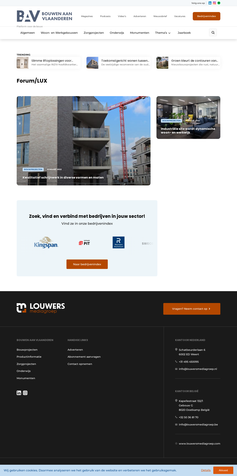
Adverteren (139, 16)
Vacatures (179, 16)
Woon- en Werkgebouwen (59, 32)
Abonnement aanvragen (84, 356)
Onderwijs (117, 32)
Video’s (122, 16)
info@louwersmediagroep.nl (198, 369)
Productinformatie (29, 356)
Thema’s (161, 32)
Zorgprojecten (94, 32)
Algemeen (27, 32)
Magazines (87, 16)
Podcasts (105, 16)
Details (206, 470)
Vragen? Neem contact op (189, 308)
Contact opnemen (80, 364)
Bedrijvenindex (206, 16)
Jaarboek (184, 32)
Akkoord (223, 470)
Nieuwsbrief (160, 16)
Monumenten (139, 32)
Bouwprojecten (27, 349)
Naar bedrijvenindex (87, 264)
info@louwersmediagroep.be (198, 424)
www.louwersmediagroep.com (199, 443)
